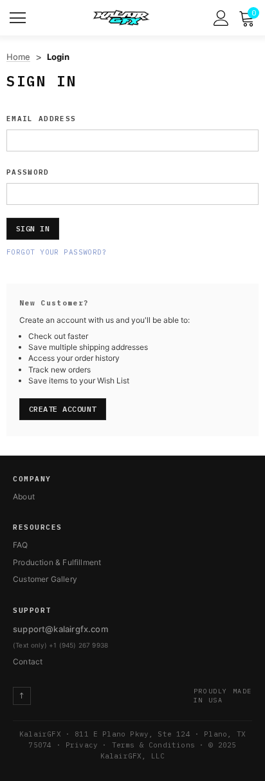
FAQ (20, 545)
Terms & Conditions (153, 744)
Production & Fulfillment (57, 562)
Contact (27, 661)
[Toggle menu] (19, 16)
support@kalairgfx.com (60, 629)
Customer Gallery (45, 579)
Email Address (41, 118)
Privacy (82, 744)
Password (28, 172)
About (24, 496)
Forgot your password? (56, 251)
